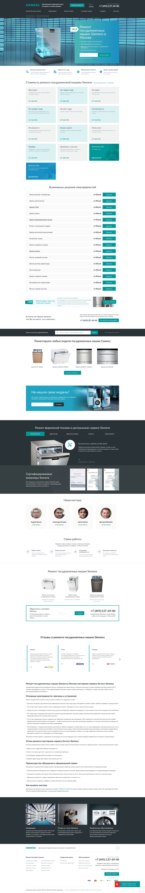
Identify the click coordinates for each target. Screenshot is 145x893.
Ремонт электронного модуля (39, 226)
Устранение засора (35, 238)
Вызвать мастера (109, 301)
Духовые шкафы (45, 865)
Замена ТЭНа (34, 207)
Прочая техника (68, 11)
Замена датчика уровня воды (39, 263)
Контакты (116, 11)
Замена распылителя (36, 201)
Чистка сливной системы (38, 289)
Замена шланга (34, 251)
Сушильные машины (47, 863)
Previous (25, 659)
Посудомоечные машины (48, 860)
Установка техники (86, 11)
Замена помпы (34, 213)
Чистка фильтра (34, 270)
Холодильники (30, 863)
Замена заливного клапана (38, 245)
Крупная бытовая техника (33, 11)
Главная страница (30, 16)
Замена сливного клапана (38, 276)
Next (120, 659)
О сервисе (103, 11)
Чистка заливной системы (38, 257)
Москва (91, 6)
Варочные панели (30, 868)
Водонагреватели (46, 868)
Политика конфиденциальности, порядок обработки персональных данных (83, 889)
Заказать (109, 194)
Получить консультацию (108, 320)
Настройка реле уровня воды (39, 282)
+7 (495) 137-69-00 (82, 545)
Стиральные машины (32, 860)
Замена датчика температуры (39, 194)
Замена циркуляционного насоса (40, 219)
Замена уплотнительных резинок (41, 232)
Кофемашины (52, 11)
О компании (63, 860)
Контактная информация (67, 863)
